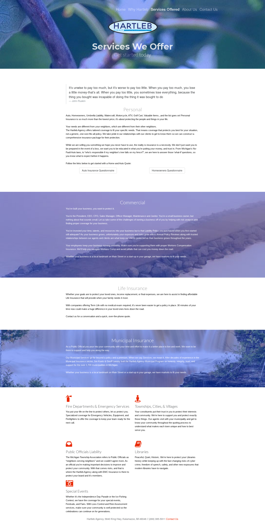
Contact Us (209, 9)
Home (121, 9)
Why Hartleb (138, 9)
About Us (189, 9)
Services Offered (165, 9)
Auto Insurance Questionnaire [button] (98, 170)
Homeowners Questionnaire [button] (167, 170)
